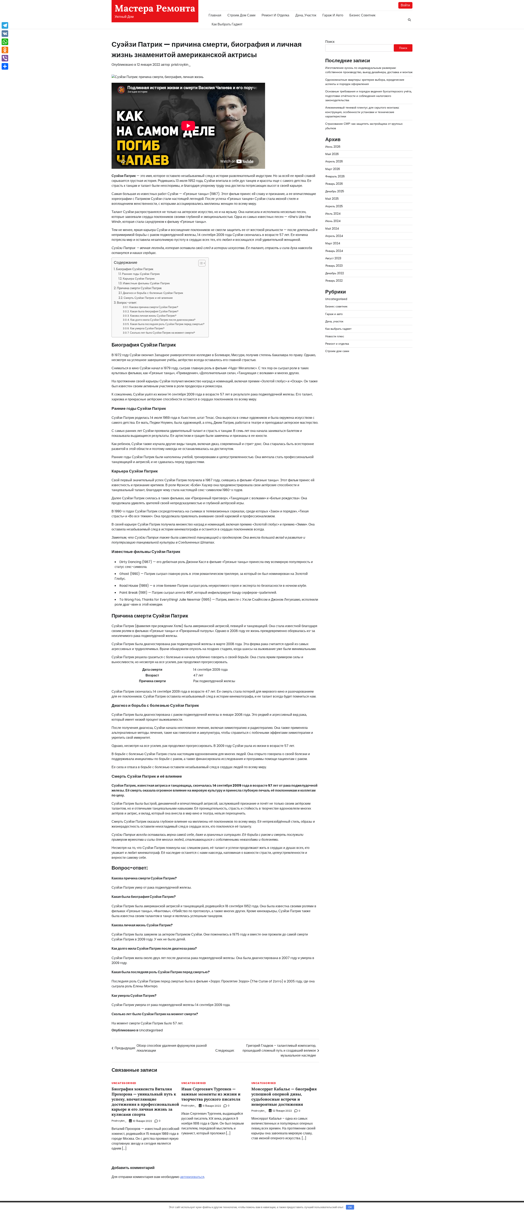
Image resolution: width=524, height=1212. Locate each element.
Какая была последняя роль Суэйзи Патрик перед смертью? (167, 324)
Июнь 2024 (333, 221)
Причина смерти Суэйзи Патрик (139, 288)
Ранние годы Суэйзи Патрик (141, 274)
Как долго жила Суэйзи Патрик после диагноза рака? (162, 320)
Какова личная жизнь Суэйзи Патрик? (153, 316)
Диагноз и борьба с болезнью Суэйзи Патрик (153, 293)
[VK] (5, 33)
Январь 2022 (334, 281)
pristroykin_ (181, 64)
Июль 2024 (333, 214)
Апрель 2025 (334, 206)
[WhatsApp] (5, 42)
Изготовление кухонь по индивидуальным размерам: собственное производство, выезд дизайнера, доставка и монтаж (368, 70)
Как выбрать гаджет (227, 24)
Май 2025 (332, 199)
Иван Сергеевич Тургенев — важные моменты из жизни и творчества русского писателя (211, 1094)
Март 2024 (332, 243)
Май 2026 (332, 154)
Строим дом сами (241, 15)
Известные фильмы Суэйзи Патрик (146, 283)
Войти (405, 5)
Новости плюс (334, 336)
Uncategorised (151, 1030)
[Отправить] (5, 66)
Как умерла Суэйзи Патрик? (147, 328)
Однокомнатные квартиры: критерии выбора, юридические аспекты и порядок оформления (364, 82)
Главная (215, 15)
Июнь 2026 (332, 147)
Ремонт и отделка (275, 15)
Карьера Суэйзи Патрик (139, 278)
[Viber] (5, 58)
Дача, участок (305, 15)
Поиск (329, 41)
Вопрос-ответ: (127, 302)
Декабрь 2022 (334, 273)
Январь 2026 (334, 184)
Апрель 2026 (334, 162)
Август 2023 (333, 258)
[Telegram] (5, 25)
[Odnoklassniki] (5, 50)
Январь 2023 (334, 266)
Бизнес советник (362, 15)
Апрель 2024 (334, 236)
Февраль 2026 (335, 176)
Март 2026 (332, 169)
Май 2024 (332, 229)
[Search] (409, 20)
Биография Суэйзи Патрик (134, 269)
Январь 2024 (334, 251)
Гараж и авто (332, 15)
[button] (199, 263)
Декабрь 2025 (334, 191)
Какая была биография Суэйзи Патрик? (154, 311)
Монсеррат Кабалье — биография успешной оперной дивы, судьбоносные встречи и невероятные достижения (284, 1096)
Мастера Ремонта (155, 8)
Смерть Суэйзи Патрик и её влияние (148, 298)
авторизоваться (192, 1177)
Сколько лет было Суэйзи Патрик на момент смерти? (162, 333)
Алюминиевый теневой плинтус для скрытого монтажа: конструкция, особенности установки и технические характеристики (362, 112)
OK (350, 1207)
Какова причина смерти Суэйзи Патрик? (153, 307)
